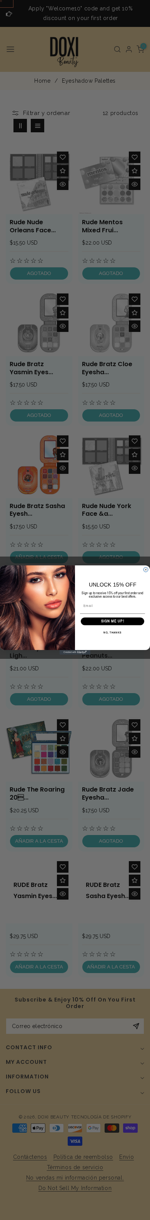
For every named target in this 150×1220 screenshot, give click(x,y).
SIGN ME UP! (112, 621)
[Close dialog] (145, 569)
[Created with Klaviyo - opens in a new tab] (75, 652)
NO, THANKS (112, 633)
